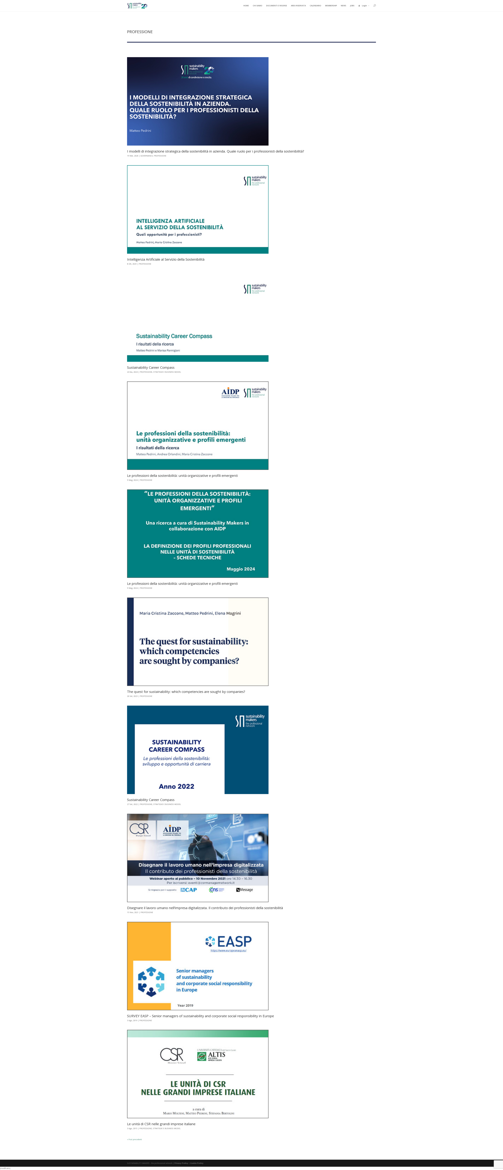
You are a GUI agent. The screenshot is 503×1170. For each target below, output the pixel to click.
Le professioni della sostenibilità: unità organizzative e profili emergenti (182, 475)
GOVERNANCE (146, 155)
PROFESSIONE (160, 155)
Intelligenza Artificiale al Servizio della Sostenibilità (165, 259)
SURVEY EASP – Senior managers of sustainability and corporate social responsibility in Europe (200, 1016)
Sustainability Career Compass (150, 367)
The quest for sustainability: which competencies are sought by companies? (186, 691)
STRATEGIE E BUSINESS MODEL (167, 372)
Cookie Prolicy (196, 1163)
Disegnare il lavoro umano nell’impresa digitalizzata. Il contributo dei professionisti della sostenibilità (205, 907)
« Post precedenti (134, 1139)
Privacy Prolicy (181, 1163)
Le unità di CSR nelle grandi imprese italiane (161, 1124)
